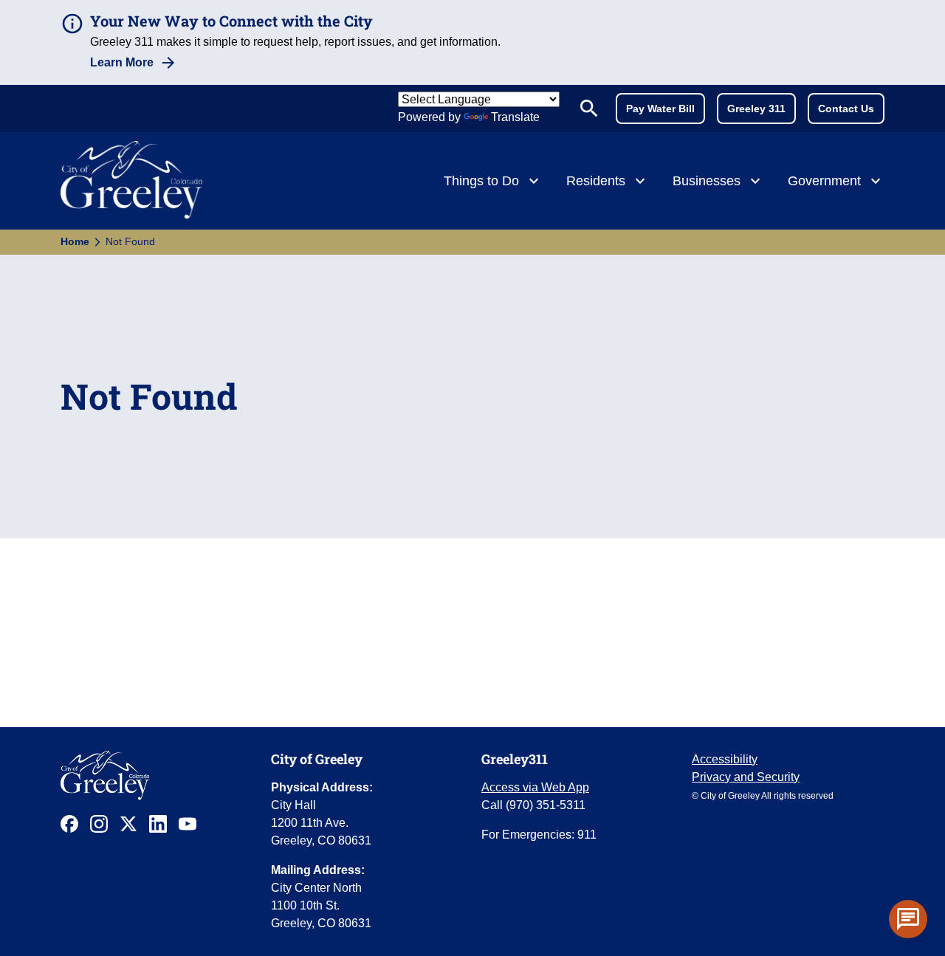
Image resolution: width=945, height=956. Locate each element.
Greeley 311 (756, 108)
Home (75, 241)
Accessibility (724, 759)
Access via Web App (535, 787)
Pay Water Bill (660, 108)
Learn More (122, 62)
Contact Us (846, 108)
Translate (515, 117)
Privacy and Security (746, 777)
